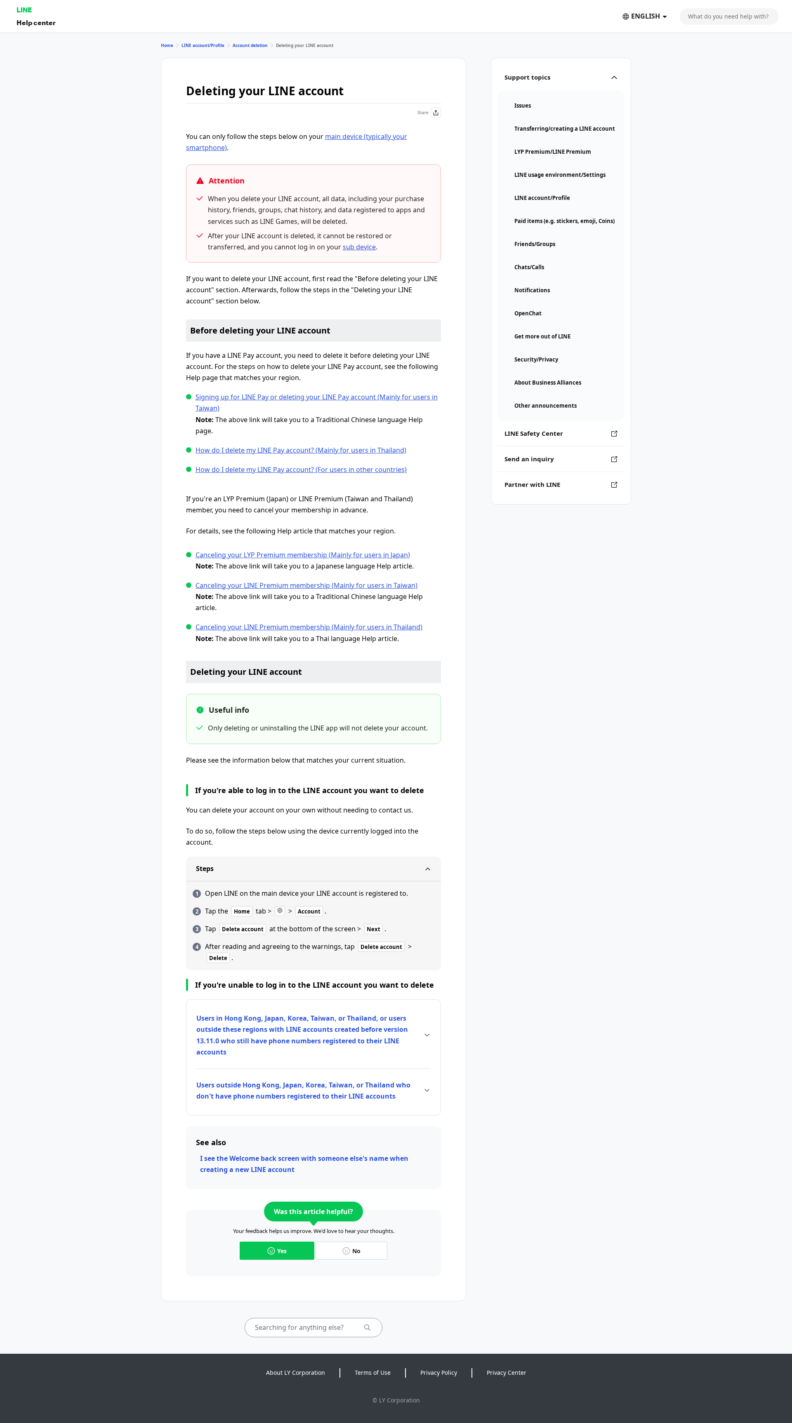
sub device (359, 246)
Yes (282, 1251)
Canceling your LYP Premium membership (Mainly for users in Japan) (303, 554)
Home (167, 45)
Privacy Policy (438, 1372)
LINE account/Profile (203, 45)
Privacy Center (506, 1372)
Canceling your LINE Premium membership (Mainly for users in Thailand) (309, 627)
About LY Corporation (295, 1372)
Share (423, 112)
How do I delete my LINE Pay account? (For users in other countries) (301, 469)
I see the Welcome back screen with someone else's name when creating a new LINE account (304, 1164)
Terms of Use (373, 1372)
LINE (24, 9)
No (356, 1251)
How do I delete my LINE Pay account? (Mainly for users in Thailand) (301, 450)
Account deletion (250, 45)
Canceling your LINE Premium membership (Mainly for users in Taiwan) (306, 585)
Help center (36, 22)
